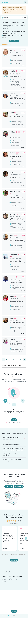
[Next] (24, 359)
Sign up (14, 419)
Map (15, 611)
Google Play (19, 486)
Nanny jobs (16, 571)
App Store (10, 486)
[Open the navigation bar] (25, 2)
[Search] (3, 18)
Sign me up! (14, 560)
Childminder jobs (6, 573)
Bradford (23, 580)
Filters (24, 17)
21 (20, 359)
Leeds (8, 580)
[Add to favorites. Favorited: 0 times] (23, 132)
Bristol (12, 580)
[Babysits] (5, 2)
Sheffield (4, 580)
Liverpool (16, 578)
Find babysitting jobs (7, 571)
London (4, 578)
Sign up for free (14, 40)
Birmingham (10, 578)
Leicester (17, 580)
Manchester (22, 578)
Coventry (4, 581)
